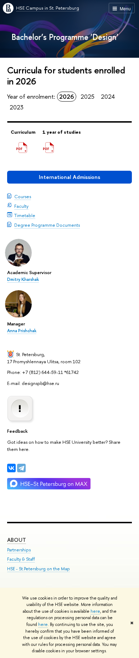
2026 (66, 96)
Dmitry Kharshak (23, 279)
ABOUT (16, 540)
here (95, 611)
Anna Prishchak (21, 331)
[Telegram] (21, 468)
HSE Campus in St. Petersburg (47, 8)
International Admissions (69, 177)
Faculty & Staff (21, 559)
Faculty (21, 206)
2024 (108, 96)
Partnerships (19, 550)
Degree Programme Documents (47, 225)
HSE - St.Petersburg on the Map (38, 569)
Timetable (24, 215)
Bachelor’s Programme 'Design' (64, 36)
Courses (22, 196)
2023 (17, 107)
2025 (87, 96)
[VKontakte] (11, 468)
